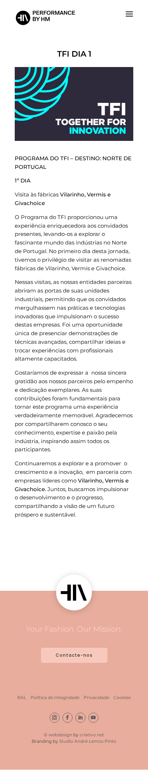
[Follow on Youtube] (93, 718)
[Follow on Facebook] (68, 718)
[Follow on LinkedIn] (80, 718)
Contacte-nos (74, 655)
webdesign (60, 734)
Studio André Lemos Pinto (87, 741)
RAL (21, 697)
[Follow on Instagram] (55, 718)
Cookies (122, 697)
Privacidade (96, 697)
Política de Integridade (55, 697)
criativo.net (92, 734)
